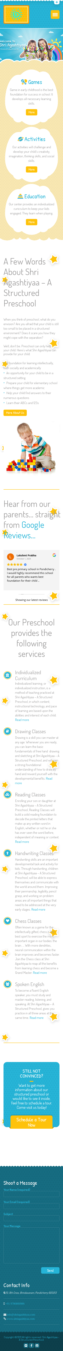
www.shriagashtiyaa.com (21, 1318)
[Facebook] (31, 1345)
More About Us (15, 412)
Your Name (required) (17, 1189)
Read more (22, 719)
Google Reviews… (24, 529)
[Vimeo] (26, 1345)
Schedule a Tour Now (31, 1122)
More (32, 112)
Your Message (12, 1226)
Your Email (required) (17, 1202)
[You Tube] (14, 3)
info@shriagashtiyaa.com (21, 1314)
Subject (8, 1214)
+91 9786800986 (14, 1303)
